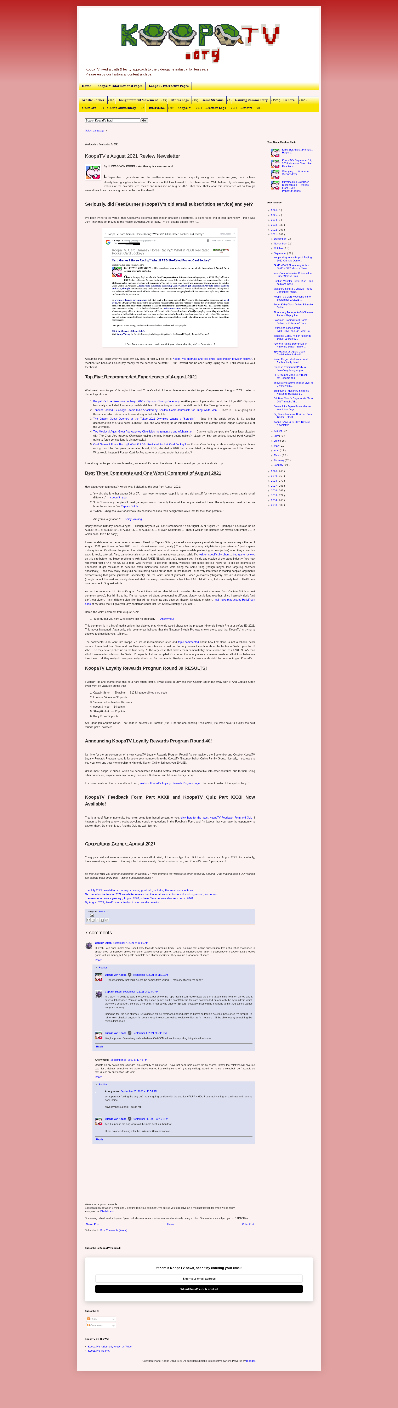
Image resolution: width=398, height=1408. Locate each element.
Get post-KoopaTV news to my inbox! (199, 1289)
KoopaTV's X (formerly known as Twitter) (110, 1346)
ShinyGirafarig (133, 519)
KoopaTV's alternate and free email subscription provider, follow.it (212, 358)
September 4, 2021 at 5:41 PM (150, 1033)
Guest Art (89, 108)
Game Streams (212, 100)
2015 (274, 495)
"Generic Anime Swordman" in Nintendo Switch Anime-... (290, 345)
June (277, 440)
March (278, 455)
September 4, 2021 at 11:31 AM (150, 974)
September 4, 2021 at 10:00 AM (130, 943)
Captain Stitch (129, 506)
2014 (274, 500)
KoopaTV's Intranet (98, 1350)
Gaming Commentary (251, 100)
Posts (93, 1319)
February (279, 460)
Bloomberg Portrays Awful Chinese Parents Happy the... (293, 314)
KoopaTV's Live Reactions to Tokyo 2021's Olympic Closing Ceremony (136, 401)
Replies (103, 967)
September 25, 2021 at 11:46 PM (128, 1059)
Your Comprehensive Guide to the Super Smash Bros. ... (293, 275)
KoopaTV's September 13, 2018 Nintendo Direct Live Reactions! (297, 163)
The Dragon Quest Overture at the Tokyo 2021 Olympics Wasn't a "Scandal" (144, 418)
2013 (274, 505)
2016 (274, 490)
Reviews (246, 108)
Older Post (248, 1224)
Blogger (250, 1360)
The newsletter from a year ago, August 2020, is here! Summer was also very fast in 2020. (139, 898)
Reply (98, 960)
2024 (274, 220)
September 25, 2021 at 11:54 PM (138, 1091)
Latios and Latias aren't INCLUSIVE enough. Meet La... (293, 329)
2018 (274, 480)
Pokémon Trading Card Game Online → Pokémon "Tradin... (291, 321)
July (276, 436)
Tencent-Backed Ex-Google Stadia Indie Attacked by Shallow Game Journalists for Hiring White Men (155, 410)
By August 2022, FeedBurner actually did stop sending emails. (122, 902)
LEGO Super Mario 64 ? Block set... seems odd (290, 376)
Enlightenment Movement (138, 100)
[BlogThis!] (93, 920)
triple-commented (188, 642)
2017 (274, 485)
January (279, 465)
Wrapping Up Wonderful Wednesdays (295, 173)
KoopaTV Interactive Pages (169, 86)
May (276, 445)
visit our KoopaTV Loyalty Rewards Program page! (170, 783)
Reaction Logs (215, 108)
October (279, 248)
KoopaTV (184, 108)
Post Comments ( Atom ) (113, 1230)
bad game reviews (244, 554)
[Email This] (88, 920)
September (280, 253)
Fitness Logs (180, 100)
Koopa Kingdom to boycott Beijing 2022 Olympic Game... (293, 259)
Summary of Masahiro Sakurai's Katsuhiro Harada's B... (291, 392)
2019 (274, 476)
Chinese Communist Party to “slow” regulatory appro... (290, 369)
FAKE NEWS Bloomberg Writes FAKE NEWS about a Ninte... (291, 267)
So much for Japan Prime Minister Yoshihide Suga (293, 408)
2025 (274, 215)
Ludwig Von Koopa (115, 974)
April (277, 450)
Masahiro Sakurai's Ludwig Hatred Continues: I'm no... (293, 290)
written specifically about (214, 554)
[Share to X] (98, 920)
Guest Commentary (121, 108)
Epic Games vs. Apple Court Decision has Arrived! (289, 353)
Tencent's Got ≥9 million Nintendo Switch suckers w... (292, 337)
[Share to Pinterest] (107, 920)
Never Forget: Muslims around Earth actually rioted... (291, 361)
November (280, 243)
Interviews (157, 108)
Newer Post (92, 1224)
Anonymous (167, 618)
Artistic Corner (93, 100)
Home (86, 86)
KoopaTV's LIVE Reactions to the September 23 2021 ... (292, 298)
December (280, 238)
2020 (274, 471)
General (289, 100)
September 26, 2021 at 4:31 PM (150, 1119)
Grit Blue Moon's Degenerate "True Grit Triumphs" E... (293, 400)
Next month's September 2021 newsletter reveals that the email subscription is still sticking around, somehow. (151, 894)
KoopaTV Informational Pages (119, 86)
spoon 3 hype (118, 497)
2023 (274, 225)
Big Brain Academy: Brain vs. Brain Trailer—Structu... (293, 416)
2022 (274, 229)
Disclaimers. (107, 1211)
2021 (274, 234)
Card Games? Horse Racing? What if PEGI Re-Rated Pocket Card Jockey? (139, 444)
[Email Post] (91, 915)
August (278, 431)
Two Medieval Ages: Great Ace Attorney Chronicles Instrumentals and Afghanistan (142, 431)
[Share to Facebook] (102, 920)
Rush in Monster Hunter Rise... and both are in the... (293, 282)
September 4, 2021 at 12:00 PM (140, 991)
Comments (96, 1325)
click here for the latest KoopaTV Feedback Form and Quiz (216, 817)
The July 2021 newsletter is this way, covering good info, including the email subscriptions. (139, 890)
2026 (274, 210)
